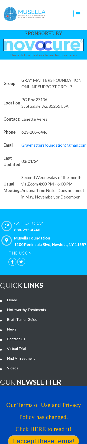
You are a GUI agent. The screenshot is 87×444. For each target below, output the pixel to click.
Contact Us (16, 339)
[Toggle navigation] (78, 13)
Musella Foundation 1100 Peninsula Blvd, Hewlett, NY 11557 (50, 241)
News (11, 329)
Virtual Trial (16, 348)
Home (12, 300)
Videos (12, 368)
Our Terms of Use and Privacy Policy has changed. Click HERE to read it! (43, 417)
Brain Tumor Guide (22, 319)
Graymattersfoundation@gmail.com (53, 145)
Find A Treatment (21, 358)
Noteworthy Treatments (26, 309)
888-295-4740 (28, 226)
